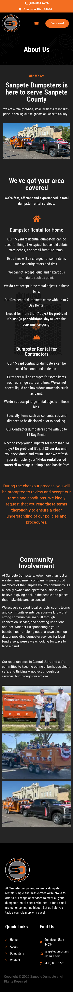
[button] (36, 23)
